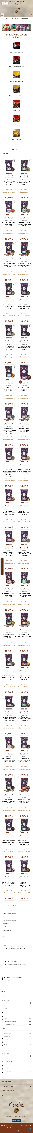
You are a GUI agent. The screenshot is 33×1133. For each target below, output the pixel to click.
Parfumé (17, 1069)
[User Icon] (27, 15)
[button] (4, 3)
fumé (17, 1066)
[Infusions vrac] (16, 119)
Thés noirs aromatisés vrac (16, 67)
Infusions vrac (16, 125)
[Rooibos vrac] (16, 104)
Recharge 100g (17, 1033)
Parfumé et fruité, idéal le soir (17, 1072)
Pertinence (16, 153)
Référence (6, 192)
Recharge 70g (17, 1039)
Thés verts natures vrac (16, 81)
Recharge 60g (17, 1036)
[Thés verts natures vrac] (16, 75)
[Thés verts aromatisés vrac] (16, 90)
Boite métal (17, 1042)
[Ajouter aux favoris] (12, 175)
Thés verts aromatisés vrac (16, 96)
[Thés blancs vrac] (16, 133)
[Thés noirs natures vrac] (16, 46)
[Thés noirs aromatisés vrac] (16, 60)
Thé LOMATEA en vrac (9, 906)
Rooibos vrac (16, 110)
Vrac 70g (17, 1045)
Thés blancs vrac (16, 140)
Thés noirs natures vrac (16, 52)
